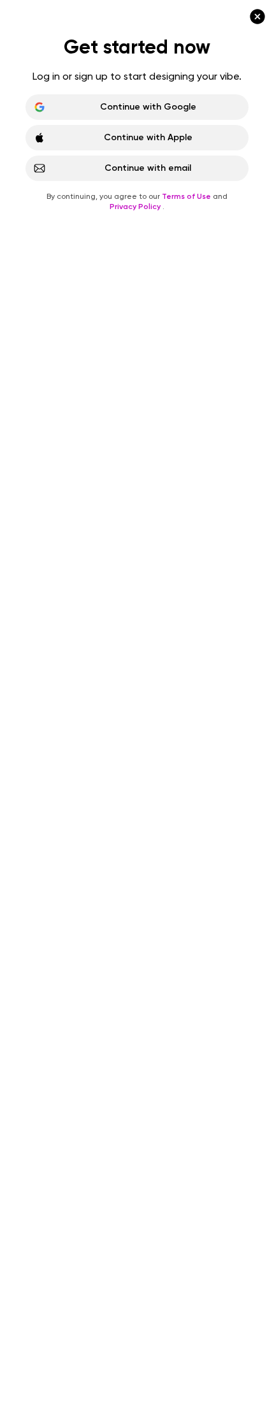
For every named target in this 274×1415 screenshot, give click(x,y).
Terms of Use (187, 196)
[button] (137, 707)
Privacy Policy (136, 206)
